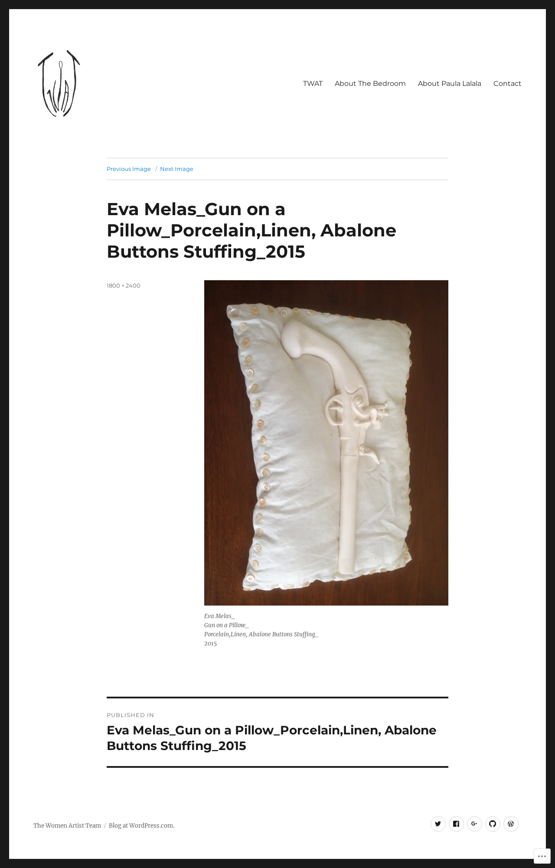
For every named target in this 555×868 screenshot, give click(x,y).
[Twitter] (438, 824)
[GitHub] (492, 824)
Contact (507, 83)
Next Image (176, 168)
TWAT (313, 83)
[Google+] (474, 824)
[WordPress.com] (511, 824)
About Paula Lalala (449, 83)
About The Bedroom (370, 83)
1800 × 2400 (123, 285)
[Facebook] (456, 824)
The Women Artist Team (67, 825)
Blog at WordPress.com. (141, 825)
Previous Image (129, 168)
